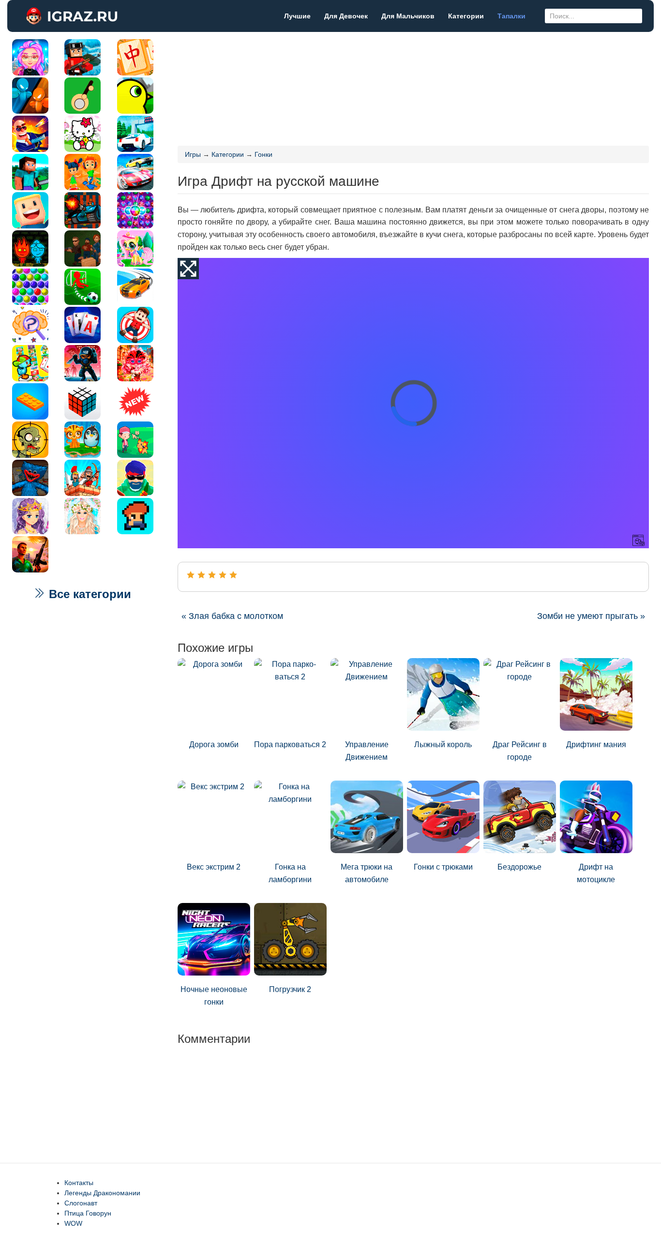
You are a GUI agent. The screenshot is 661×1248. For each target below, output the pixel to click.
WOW (73, 1223)
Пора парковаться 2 (290, 744)
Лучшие (297, 16)
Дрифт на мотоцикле (596, 873)
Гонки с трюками (443, 867)
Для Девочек (346, 16)
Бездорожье (519, 867)
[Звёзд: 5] (233, 575)
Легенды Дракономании (102, 1193)
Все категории (88, 594)
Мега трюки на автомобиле (366, 873)
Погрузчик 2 (290, 989)
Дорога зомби (214, 744)
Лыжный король (443, 744)
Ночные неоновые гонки (213, 995)
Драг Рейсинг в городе (520, 750)
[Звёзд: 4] (222, 575)
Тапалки (511, 16)
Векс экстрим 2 (213, 867)
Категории (466, 16)
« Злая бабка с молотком (232, 616)
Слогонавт (80, 1203)
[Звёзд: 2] (201, 575)
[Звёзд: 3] (212, 575)
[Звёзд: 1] (190, 575)
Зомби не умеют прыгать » (591, 616)
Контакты (78, 1183)
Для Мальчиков (408, 16)
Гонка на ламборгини (290, 873)
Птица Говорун (87, 1213)
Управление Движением (367, 750)
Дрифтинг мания (596, 744)
